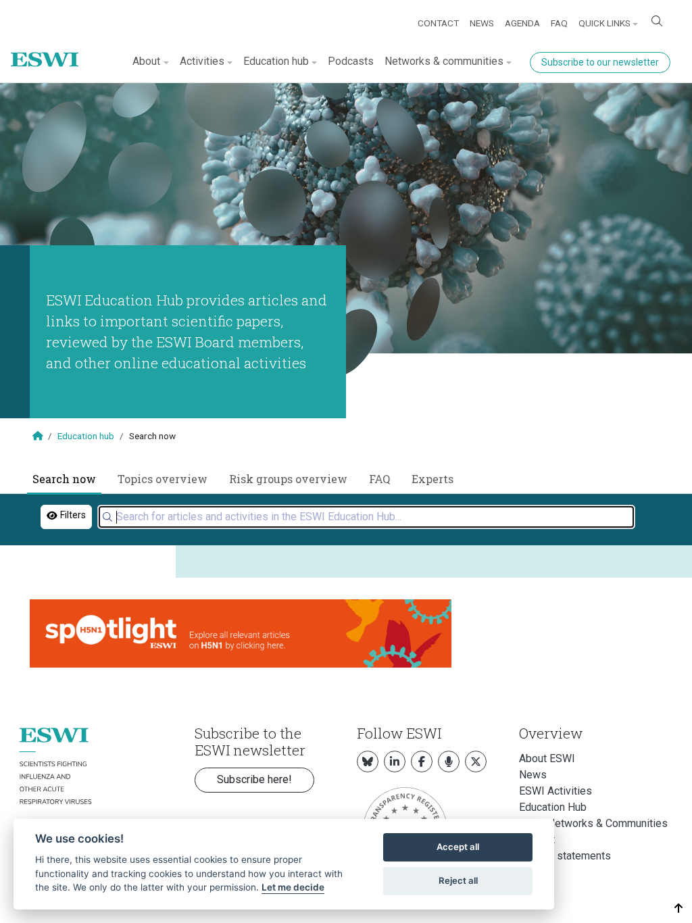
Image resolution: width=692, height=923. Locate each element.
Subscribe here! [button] (254, 779)
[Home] (50, 49)
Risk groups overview (288, 479)
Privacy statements (565, 855)
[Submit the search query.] (107, 517)
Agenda (522, 23)
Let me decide (293, 887)
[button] (679, 908)
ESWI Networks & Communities (593, 823)
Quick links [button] (604, 23)
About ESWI (547, 758)
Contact (438, 23)
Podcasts (351, 61)
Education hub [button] (276, 61)
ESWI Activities (555, 790)
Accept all (458, 846)
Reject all (458, 880)
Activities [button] (202, 61)
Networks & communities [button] (444, 61)
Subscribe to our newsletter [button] (600, 62)
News (482, 23)
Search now (64, 479)
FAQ (559, 23)
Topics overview (162, 479)
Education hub (85, 435)
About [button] (146, 61)
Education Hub (553, 807)
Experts (432, 479)
